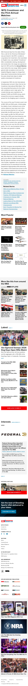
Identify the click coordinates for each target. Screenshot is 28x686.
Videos (2, 548)
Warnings (3, 681)
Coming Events (4, 542)
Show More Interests (17, 492)
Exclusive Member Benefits (7, 563)
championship (6, 183)
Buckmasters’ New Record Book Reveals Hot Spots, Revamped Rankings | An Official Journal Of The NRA (13, 470)
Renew (15, 1)
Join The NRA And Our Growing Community (10, 635)
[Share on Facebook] (2, 23)
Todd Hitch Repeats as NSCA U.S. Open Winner (9, 397)
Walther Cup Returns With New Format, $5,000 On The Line (9, 380)
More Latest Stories (17, 408)
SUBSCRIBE (9, 511)
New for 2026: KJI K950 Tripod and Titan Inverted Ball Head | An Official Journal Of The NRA (13, 455)
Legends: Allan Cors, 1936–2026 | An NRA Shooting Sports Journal (7, 314)
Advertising (3, 529)
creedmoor (6, 181)
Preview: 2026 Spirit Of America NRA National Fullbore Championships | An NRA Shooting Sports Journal (21, 316)
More (10, 327)
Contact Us (3, 527)
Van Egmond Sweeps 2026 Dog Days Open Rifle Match (14, 348)
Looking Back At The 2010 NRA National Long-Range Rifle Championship (12, 203)
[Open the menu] (25, 5)
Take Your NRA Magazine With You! (12, 617)
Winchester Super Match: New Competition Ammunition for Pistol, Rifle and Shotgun (9, 373)
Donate (19, 1)
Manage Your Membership (7, 567)
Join (11, 1)
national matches (16, 181)
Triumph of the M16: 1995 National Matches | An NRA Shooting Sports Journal (6, 299)
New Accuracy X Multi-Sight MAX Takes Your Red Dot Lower (9, 389)
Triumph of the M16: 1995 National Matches (8, 362)
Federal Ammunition (7, 451)
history (5, 182)
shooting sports (14, 183)
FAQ (8, 681)
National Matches (8, 19)
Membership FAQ (5, 565)
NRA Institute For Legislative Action (9, 554)
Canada (23, 451)
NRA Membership (5, 561)
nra (10, 181)
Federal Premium (17, 451)
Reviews (3, 546)
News (2, 19)
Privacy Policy (4, 679)
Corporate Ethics (19, 679)
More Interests (15, 422)
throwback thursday (13, 182)
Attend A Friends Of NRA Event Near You (13, 674)
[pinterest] (9, 23)
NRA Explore (4, 556)
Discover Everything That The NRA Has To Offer (14, 655)
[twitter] (5, 23)
